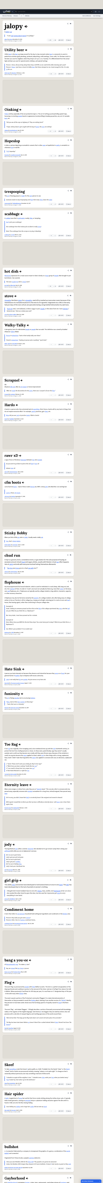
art (21, 387)
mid (54, 749)
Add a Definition (86, 16)
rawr (35, 464)
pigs (43, 127)
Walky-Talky (7, 344)
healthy (17, 676)
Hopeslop (7, 155)
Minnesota (8, 276)
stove (6, 314)
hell (69, 609)
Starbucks (57, 891)
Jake (7, 680)
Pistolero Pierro (17, 972)
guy (18, 537)
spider (32, 1107)
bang (21, 968)
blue (20, 864)
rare (12, 148)
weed (37, 127)
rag (9, 749)
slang (20, 300)
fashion (33, 698)
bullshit (7, 1153)
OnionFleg (10, 1028)
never (58, 802)
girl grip (6, 899)
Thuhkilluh (11, 419)
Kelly (27, 797)
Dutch (68, 1069)
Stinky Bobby (8, 545)
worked (30, 791)
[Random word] (91, 12)
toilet (23, 196)
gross (39, 227)
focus (62, 673)
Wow (7, 415)
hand (61, 885)
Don (7, 222)
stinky (26, 537)
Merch (69, 40)
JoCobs (13, 235)
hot (17, 282)
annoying (28, 1101)
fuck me (9, 309)
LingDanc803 (16, 808)
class (46, 411)
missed (13, 968)
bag (53, 1078)
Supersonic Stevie (14, 708)
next (30, 196)
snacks (28, 918)
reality (58, 145)
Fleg (6, 1028)
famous (32, 487)
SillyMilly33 (12, 899)
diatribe (13, 496)
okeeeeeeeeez (13, 472)
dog (18, 702)
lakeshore (14, 73)
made (13, 391)
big (20, 680)
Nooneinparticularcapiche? (20, 923)
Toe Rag (7, 774)
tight (7, 1098)
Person (8, 336)
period (13, 589)
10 (7, 69)
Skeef (6, 1083)
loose (20, 1098)
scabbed (8, 218)
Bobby (18, 541)
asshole (25, 680)
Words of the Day (7, 16)
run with (30, 568)
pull (12, 36)
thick (33, 987)
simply (24, 282)
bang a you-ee (8, 972)
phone (39, 891)
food (23, 562)
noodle (14, 282)
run (57, 562)
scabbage (7, 235)
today (28, 415)
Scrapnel (7, 394)
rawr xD (6, 472)
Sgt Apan (10, 870)
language (23, 460)
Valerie (13, 332)
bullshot (6, 1167)
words (68, 1151)
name (61, 589)
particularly (21, 218)
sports (33, 411)
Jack (17, 415)
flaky (31, 218)
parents (36, 598)
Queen (8, 1025)
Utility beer (7, 73)
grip (58, 893)
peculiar (16, 698)
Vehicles (27, 16)
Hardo (6, 419)
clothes (18, 1107)
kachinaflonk (12, 1083)
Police (6, 114)
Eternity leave (8, 808)
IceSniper (12, 394)
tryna (17, 568)
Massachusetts (10, 964)
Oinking (6, 130)
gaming (31, 1158)
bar (19, 968)
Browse (16, 16)
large (47, 276)
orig (17, 964)
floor (53, 391)
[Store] (95, 11)
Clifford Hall (12, 285)
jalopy (6, 39)
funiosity (7, 708)
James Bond (18, 36)
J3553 (12, 632)
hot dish (6, 285)
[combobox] (53, 11)
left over (12, 387)
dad (68, 600)
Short (56, 1022)
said (8, 591)
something (12, 1069)
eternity (39, 789)
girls (46, 487)
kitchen (65, 309)
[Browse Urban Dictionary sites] (7, 11)
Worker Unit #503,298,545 (16, 1167)
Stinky (14, 541)
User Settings (97, 16)
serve (56, 673)
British (21, 994)
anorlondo (15, 545)
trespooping (8, 203)
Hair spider (7, 1110)
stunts (24, 36)
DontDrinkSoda (13, 130)
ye (28, 1022)
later (32, 464)
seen (44, 145)
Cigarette (8, 300)
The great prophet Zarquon (17, 683)
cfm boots (7, 496)
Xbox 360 (30, 1162)
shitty (7, 32)
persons (22, 914)
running (22, 702)
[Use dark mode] (99, 11)
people (20, 116)
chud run (7, 572)
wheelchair (15, 336)
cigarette (29, 300)
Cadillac (17, 862)
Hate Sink (7, 683)
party (30, 391)
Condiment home (9, 923)
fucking (22, 920)
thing (41, 200)
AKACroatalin (13, 774)
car (11, 32)
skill (67, 885)
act (8, 196)
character (30, 849)
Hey (7, 541)
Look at (8, 493)
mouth (42, 309)
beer (10, 54)
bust (6, 118)
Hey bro (9, 568)
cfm (15, 493)
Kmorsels (13, 1110)
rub (42, 537)
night (11, 564)
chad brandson (13, 572)
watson (11, 39)
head (59, 1003)
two (33, 460)
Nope (13, 67)
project (25, 387)
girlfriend (7, 851)
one (18, 914)
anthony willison (13, 314)
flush (31, 200)
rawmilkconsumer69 (15, 155)
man (60, 609)
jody (6, 870)
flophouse (7, 632)
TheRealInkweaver (16, 203)
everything (36, 409)
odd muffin (14, 344)
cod (42, 755)
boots (15, 487)
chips (43, 1078)
